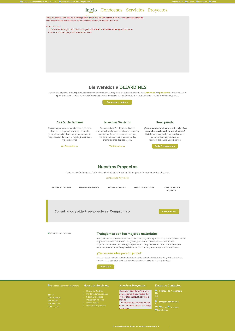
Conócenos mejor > (117, 102)
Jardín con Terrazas (61, 187)
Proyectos (157, 10)
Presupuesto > (169, 211)
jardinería (150, 93)
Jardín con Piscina (117, 187)
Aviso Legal (164, 326)
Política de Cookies (178, 326)
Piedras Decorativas (144, 187)
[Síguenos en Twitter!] (163, 307)
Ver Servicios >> (117, 146)
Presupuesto (165, 122)
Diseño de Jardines (69, 122)
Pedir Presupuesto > (165, 146)
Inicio (91, 10)
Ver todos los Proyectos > (117, 178)
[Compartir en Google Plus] (161, 310)
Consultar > (105, 267)
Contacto (94, 16)
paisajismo (164, 93)
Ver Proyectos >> (69, 146)
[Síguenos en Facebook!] (173, 307)
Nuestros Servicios (117, 122)
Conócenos (111, 10)
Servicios (135, 10)
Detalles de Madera (89, 187)
